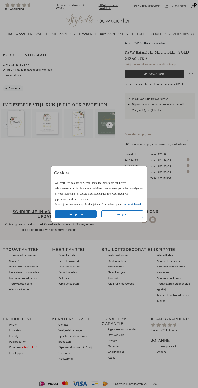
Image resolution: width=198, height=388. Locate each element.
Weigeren (122, 214)
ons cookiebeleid (132, 204)
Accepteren (76, 214)
